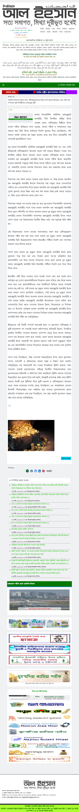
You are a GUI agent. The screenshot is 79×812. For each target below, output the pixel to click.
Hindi (60, 32)
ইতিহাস (10, 110)
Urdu (53, 28)
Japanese (71, 28)
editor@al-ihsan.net (14, 797)
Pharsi (58, 28)
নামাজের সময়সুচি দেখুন (67, 85)
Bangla (48, 28)
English (65, 28)
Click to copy (66, 458)
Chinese (42, 32)
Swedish (55, 32)
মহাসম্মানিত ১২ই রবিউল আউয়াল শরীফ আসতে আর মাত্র (39, 808)
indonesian (67, 32)
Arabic (42, 28)
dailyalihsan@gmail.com (30, 797)
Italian (49, 32)
